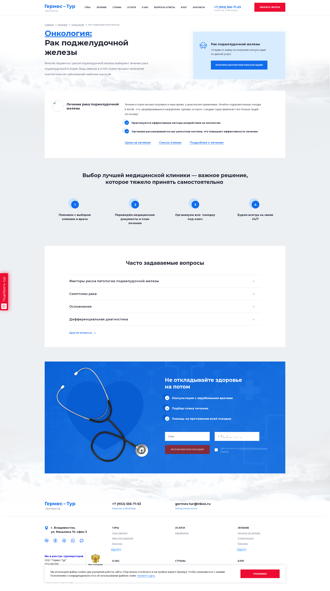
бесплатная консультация (187, 449)
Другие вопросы (80, 332)
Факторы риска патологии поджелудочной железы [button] (114, 281)
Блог (184, 7)
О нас (145, 7)
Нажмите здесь (146, 575)
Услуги (131, 7)
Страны (116, 7)
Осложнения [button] (80, 306)
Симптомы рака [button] (83, 294)
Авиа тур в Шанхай (122, 538)
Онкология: (68, 33)
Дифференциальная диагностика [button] (98, 319)
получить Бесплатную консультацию (239, 65)
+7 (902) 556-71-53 (227, 7)
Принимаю (260, 573)
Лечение (101, 7)
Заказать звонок (270, 7)
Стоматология (246, 538)
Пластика (243, 543)
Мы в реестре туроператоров (64, 556)
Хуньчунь (117, 543)
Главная (49, 24)
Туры (87, 7)
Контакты (199, 7)
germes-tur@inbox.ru (193, 504)
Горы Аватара (119, 533)
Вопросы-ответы (164, 7)
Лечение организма (249, 533)
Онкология (78, 24)
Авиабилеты (182, 533)
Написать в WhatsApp (226, 10)
